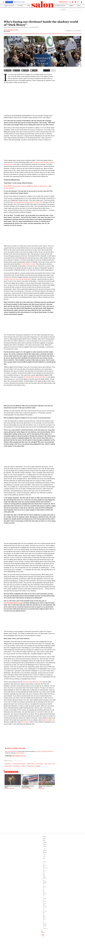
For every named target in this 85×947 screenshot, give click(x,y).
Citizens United (30, 763)
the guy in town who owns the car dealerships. (17, 279)
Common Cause (27, 682)
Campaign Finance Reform (19, 763)
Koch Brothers (16, 766)
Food (28, 5)
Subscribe (9, 2)
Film (54, 763)
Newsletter (63, 2)
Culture (20, 5)
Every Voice (38, 682)
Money (71, 5)
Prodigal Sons (30, 766)
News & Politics (9, 5)
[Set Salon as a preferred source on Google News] (46, 70)
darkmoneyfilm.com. (49, 720)
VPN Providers (43, 932)
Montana (23, 766)
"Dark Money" (7, 763)
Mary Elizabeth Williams (11, 30)
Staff (44, 840)
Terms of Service (44, 848)
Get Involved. (25, 722)
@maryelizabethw (20, 753)
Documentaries (39, 763)
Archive (44, 852)
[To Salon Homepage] (42, 4)
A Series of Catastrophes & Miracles (44, 751)
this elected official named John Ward (35, 377)
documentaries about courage (13, 603)
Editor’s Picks (47, 763)
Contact (45, 842)
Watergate (37, 766)
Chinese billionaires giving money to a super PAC (28, 202)
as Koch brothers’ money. (27, 264)
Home (44, 836)
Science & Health (60, 5)
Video (79, 5)
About (44, 838)
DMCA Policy (43, 935)
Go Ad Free (44, 856)
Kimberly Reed (7, 766)
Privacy (44, 844)
